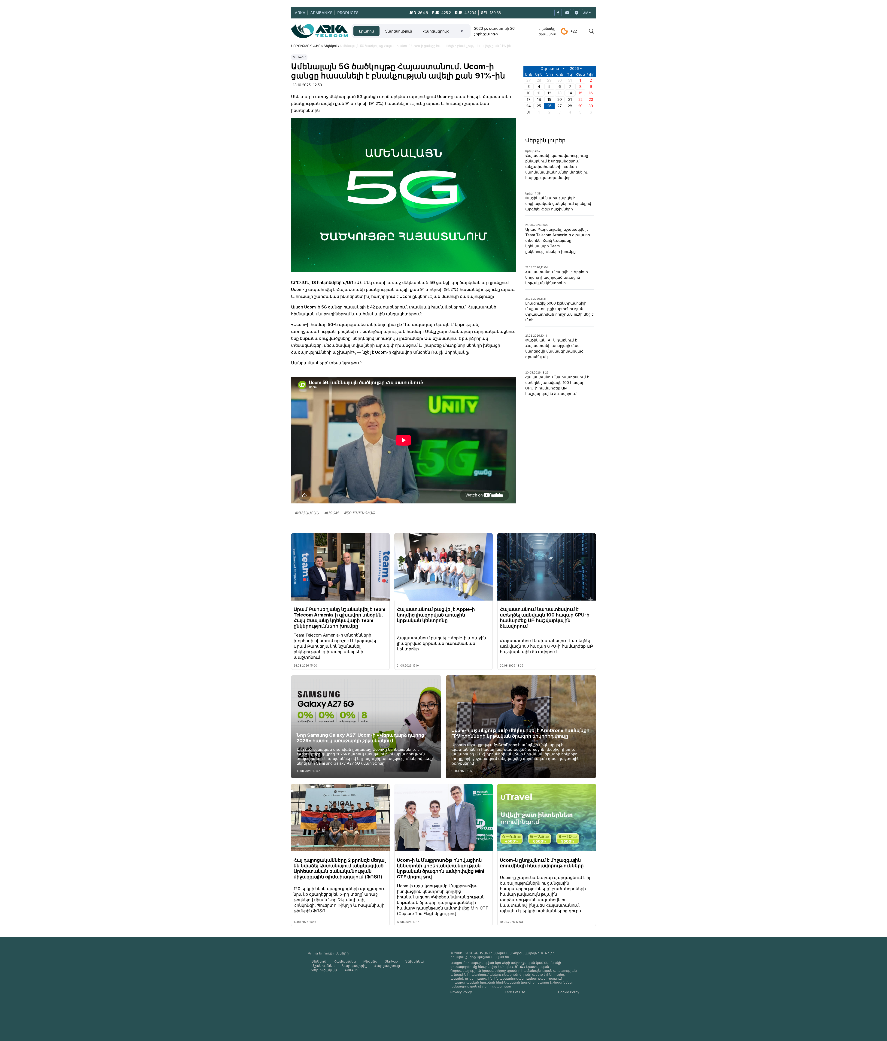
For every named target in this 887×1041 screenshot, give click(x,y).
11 (539, 93)
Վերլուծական (324, 970)
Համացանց (345, 961)
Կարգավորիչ (354, 965)
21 (570, 99)
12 (549, 93)
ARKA (300, 12)
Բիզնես (370, 961)
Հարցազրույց (436, 31)
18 (539, 99)
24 (528, 106)
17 (529, 99)
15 (580, 93)
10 (529, 93)
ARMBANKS (321, 12)
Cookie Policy (568, 992)
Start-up (391, 961)
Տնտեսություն (398, 31)
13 (560, 93)
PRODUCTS (347, 12)
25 (539, 106)
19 (549, 99)
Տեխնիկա (414, 961)
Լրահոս (366, 31)
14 (570, 93)
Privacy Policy (461, 992)
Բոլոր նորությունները (328, 953)
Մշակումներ (323, 965)
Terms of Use (515, 992)
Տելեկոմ (299, 57)
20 (559, 99)
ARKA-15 (351, 970)
